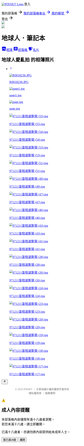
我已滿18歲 (9, 439)
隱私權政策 (35, 393)
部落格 (23, 50)
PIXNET (28, 389)
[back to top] (5, 381)
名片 (36, 50)
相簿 (9, 50)
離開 (22, 439)
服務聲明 (50, 393)
